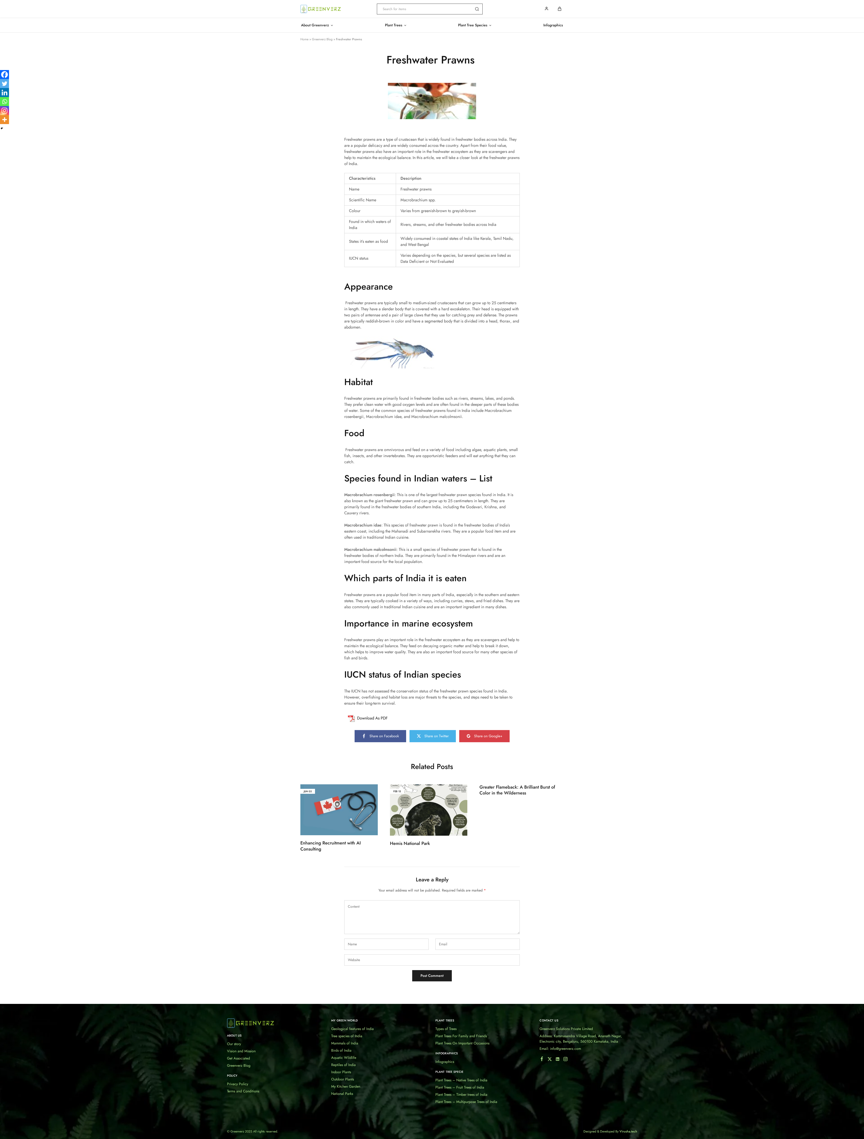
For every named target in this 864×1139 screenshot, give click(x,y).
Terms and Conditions (243, 1091)
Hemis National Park (410, 843)
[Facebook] (4, 74)
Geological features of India (352, 1028)
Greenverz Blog (322, 39)
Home (304, 39)
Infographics (553, 25)
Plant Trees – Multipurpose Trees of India (466, 1101)
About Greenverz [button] (315, 25)
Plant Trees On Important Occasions (462, 1043)
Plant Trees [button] (393, 25)
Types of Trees (446, 1028)
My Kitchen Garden (345, 1086)
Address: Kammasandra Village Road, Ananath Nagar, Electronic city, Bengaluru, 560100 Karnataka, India (581, 1038)
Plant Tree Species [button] (472, 25)
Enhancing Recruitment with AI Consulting (330, 846)
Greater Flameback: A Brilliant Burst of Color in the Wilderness (517, 790)
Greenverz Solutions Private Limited (566, 1028)
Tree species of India (346, 1036)
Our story (234, 1043)
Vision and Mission (241, 1051)
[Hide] (2, 128)
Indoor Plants (341, 1072)
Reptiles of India (343, 1064)
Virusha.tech (628, 1131)
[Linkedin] (4, 92)
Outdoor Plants (342, 1079)
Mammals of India (344, 1043)
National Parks (342, 1093)
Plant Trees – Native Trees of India (461, 1080)
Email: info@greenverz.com (560, 1048)
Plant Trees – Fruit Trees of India (459, 1087)
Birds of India (341, 1050)
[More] (4, 119)
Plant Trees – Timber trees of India (461, 1094)
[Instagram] (4, 110)
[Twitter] (4, 83)
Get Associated (238, 1058)
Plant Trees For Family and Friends (461, 1036)
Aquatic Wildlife (343, 1057)
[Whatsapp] (4, 101)
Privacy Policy (237, 1084)
